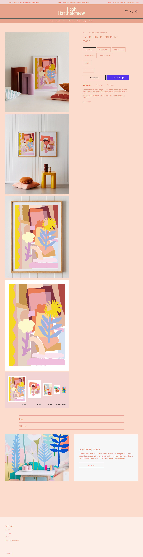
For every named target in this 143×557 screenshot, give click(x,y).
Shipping (23, 426)
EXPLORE (91, 465)
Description (87, 85)
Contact (8, 533)
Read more (87, 102)
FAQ (21, 419)
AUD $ (8, 553)
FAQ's (7, 537)
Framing (110, 85)
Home (84, 33)
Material (99, 85)
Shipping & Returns (12, 540)
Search (7, 530)
